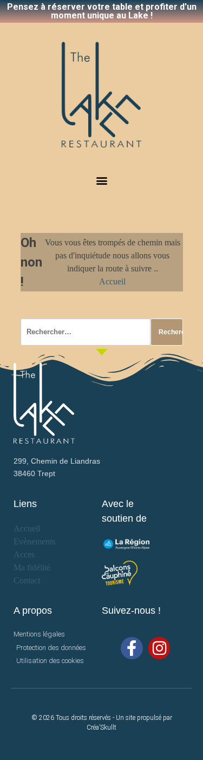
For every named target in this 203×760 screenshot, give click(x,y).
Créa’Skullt (101, 727)
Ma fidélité (32, 567)
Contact (27, 580)
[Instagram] (159, 648)
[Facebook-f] (132, 648)
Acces (24, 554)
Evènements (34, 541)
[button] (101, 181)
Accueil (112, 281)
